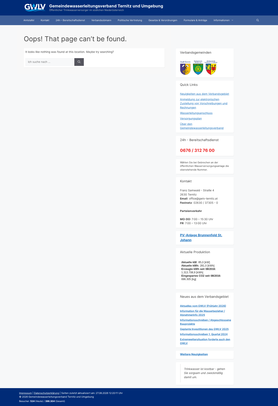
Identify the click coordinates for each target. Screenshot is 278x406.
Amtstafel (28, 20)
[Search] (79, 62)
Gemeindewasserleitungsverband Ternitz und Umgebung (106, 6)
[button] (257, 20)
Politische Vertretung (130, 20)
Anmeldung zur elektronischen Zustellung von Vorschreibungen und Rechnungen (203, 103)
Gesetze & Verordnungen (162, 20)
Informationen (222, 20)
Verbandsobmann (101, 20)
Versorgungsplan (191, 118)
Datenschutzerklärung (46, 393)
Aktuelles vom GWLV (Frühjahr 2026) (203, 305)
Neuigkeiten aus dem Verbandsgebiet (204, 94)
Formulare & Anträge (195, 20)
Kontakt (45, 20)
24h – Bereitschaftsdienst (70, 20)
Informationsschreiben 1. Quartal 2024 (204, 334)
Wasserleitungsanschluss (196, 113)
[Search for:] (49, 61)
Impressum (25, 393)
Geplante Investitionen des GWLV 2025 (204, 329)
